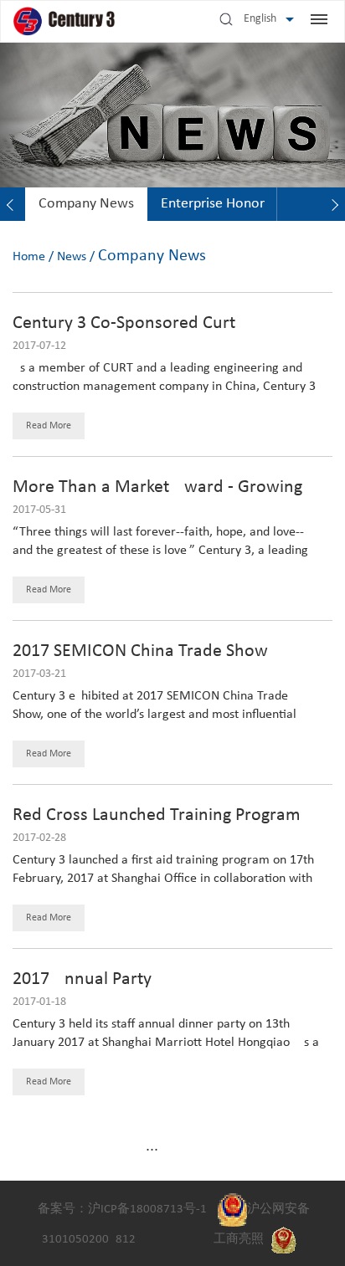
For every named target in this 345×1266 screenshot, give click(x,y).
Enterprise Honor (213, 204)
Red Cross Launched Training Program (157, 815)
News (71, 257)
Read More (48, 426)
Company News (86, 204)
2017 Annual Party (82, 979)
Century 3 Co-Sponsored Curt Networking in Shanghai (124, 333)
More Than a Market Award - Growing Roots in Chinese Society (157, 497)
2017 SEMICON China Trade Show (140, 651)
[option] (86, 204)
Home (29, 257)
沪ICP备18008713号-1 (147, 1209)
